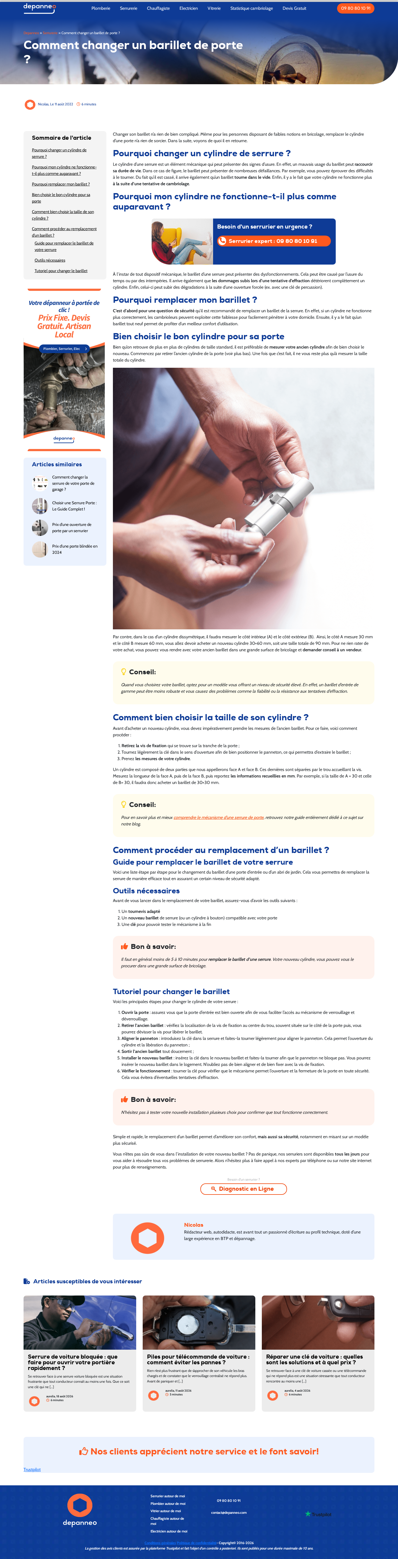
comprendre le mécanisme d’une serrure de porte (218, 817)
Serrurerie (128, 8)
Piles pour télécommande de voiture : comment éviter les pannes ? (198, 1359)
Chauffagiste (158, 8)
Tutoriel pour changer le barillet (61, 270)
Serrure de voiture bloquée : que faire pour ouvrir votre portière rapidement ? (73, 1362)
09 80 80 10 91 (355, 8)
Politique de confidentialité (197, 1543)
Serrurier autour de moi (168, 1496)
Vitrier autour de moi (166, 1511)
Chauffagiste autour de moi (167, 1521)
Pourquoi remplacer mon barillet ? (61, 184)
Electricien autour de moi (169, 1531)
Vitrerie (214, 8)
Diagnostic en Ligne (246, 1189)
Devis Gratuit (294, 8)
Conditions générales (160, 1543)
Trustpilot (32, 1469)
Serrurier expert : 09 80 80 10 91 (273, 241)
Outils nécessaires (50, 260)
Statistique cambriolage (251, 8)
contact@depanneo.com (229, 1512)
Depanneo (31, 33)
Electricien (189, 8)
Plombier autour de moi (168, 1503)
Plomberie (101, 8)
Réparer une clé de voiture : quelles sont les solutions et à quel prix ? (314, 1359)
